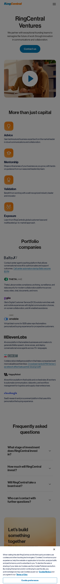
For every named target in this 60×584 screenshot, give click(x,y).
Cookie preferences (30, 580)
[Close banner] (54, 549)
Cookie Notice (45, 572)
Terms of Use (21, 574)
